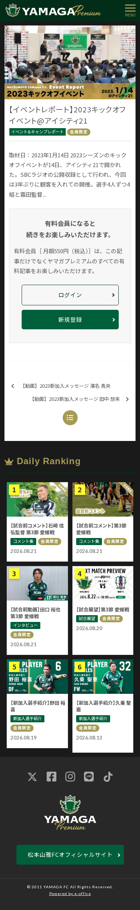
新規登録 (70, 319)
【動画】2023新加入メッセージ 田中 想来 (74, 398)
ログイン (70, 295)
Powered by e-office (70, 893)
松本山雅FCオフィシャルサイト (70, 854)
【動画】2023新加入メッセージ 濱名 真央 (65, 385)
